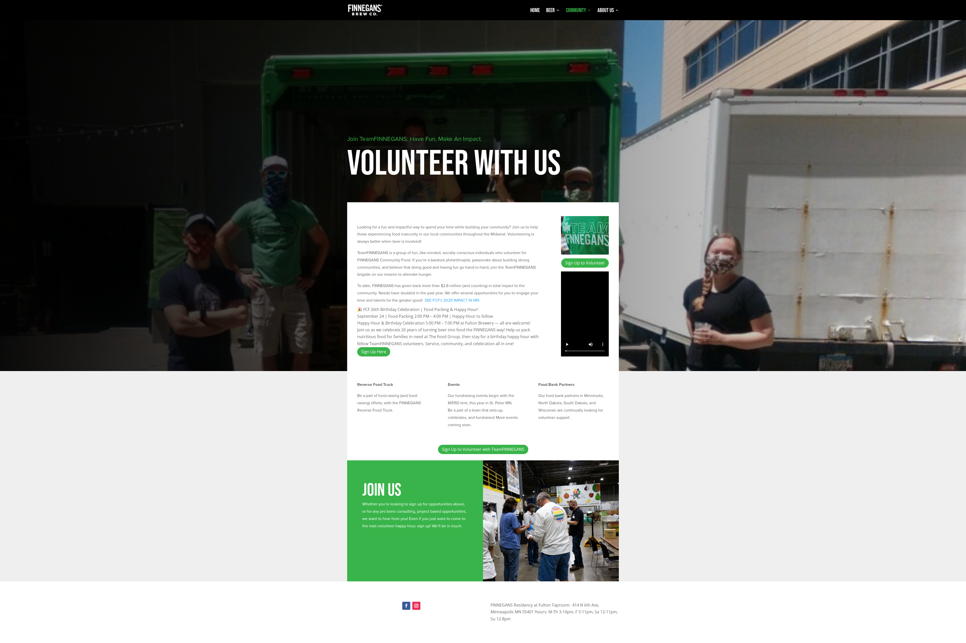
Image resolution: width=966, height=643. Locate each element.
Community (576, 10)
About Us (605, 10)
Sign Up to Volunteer (585, 263)
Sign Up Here (373, 351)
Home (535, 10)
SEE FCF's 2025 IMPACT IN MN (452, 300)
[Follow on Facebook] (406, 606)
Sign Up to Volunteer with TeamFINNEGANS (483, 449)
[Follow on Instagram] (416, 606)
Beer (550, 10)
